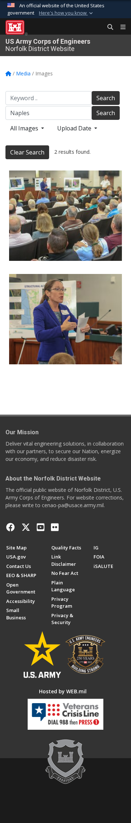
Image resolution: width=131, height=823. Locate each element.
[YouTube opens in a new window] (40, 527)
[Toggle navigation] (120, 27)
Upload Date (75, 128)
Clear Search (27, 152)
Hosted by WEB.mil (63, 691)
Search (105, 98)
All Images (25, 128)
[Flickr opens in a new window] (55, 527)
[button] (66, 13)
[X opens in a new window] (25, 527)
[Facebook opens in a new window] (10, 527)
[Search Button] (107, 27)
